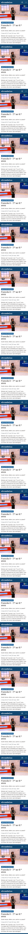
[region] (14, 467)
